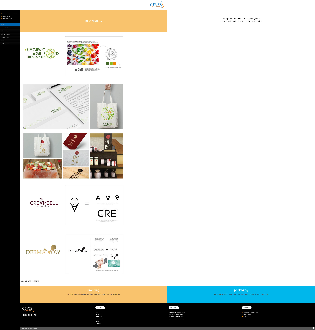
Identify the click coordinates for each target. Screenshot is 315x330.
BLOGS (97, 321)
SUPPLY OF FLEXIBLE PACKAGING (176, 316)
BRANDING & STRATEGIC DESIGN (176, 314)
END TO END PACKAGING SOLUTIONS (177, 312)
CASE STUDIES (99, 316)
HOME (97, 312)
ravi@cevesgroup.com (7, 18)
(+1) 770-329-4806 (6, 16)
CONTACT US (98, 323)
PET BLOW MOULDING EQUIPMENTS (176, 319)
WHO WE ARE (98, 314)
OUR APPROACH (99, 319)
